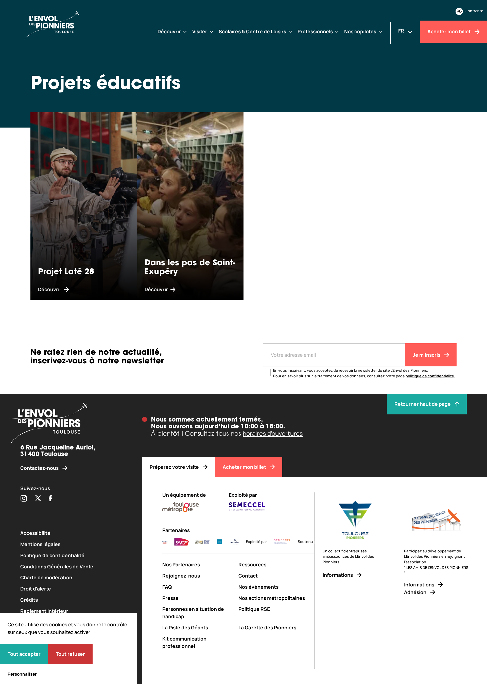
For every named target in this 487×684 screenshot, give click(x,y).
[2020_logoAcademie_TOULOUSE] (306, 542)
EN (401, 39)
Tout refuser (70, 654)
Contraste (473, 11)
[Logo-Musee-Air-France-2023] (211, 542)
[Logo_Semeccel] (259, 542)
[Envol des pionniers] (71, 423)
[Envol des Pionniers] (65, 25)
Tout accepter (24, 654)
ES (401, 47)
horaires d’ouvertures (273, 433)
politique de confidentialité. (430, 376)
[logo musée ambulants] (179, 542)
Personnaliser (22, 674)
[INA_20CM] (196, 542)
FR (401, 30)
